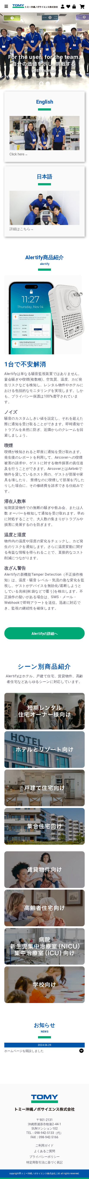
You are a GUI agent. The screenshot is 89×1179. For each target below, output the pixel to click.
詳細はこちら (22, 229)
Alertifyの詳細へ (45, 634)
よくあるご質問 (44, 1151)
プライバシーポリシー (44, 1156)
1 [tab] (41, 83)
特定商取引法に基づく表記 (44, 1162)
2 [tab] (48, 83)
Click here (19, 154)
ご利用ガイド (44, 1145)
